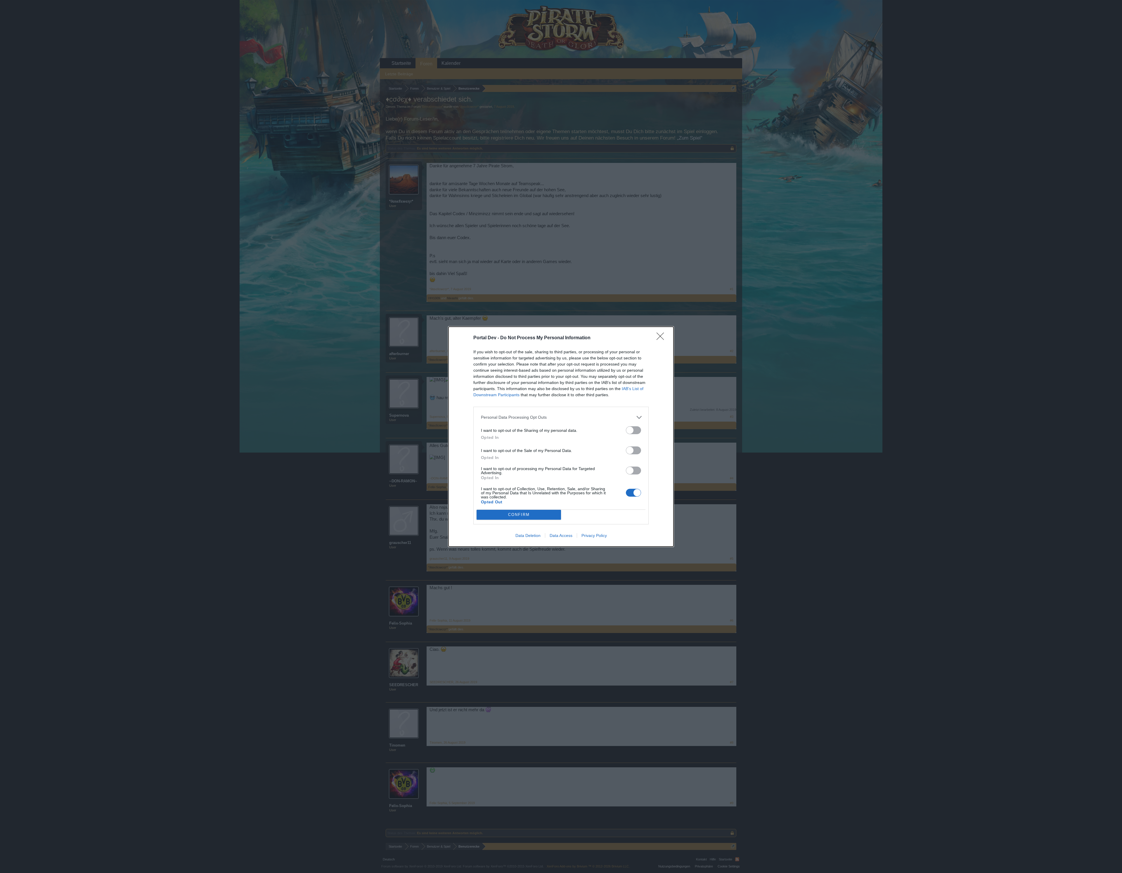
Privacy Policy (594, 535)
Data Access (561, 535)
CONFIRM (519, 514)
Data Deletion (528, 535)
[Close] (662, 338)
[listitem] (561, 417)
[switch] (633, 430)
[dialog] (561, 437)
